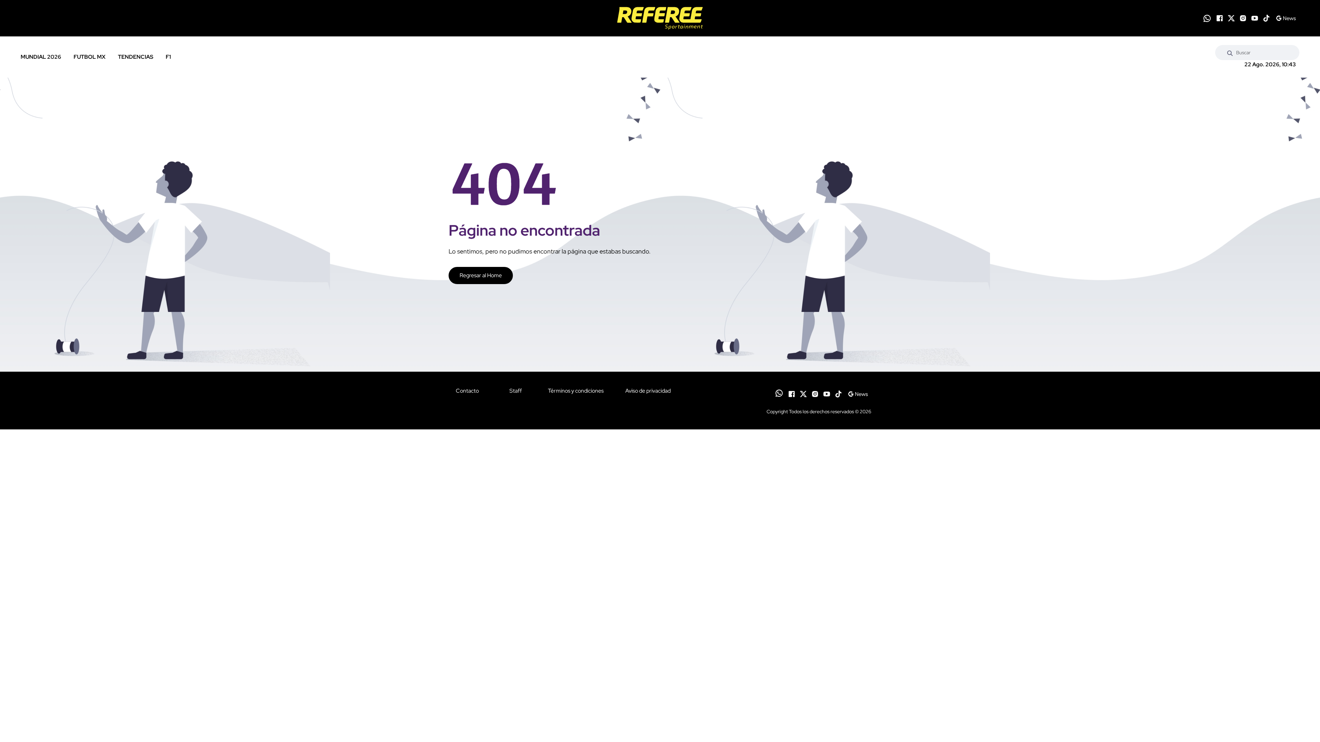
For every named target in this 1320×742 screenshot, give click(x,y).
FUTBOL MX (90, 56)
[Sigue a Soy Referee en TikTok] (1266, 18)
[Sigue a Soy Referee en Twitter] (1231, 18)
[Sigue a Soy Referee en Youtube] (1254, 18)
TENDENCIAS (135, 56)
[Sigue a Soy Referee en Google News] (1286, 18)
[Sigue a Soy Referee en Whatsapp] (1207, 18)
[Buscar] (1230, 52)
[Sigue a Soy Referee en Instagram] (1243, 18)
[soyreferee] (660, 18)
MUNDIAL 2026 (41, 56)
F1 (168, 56)
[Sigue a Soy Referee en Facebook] (1219, 18)
